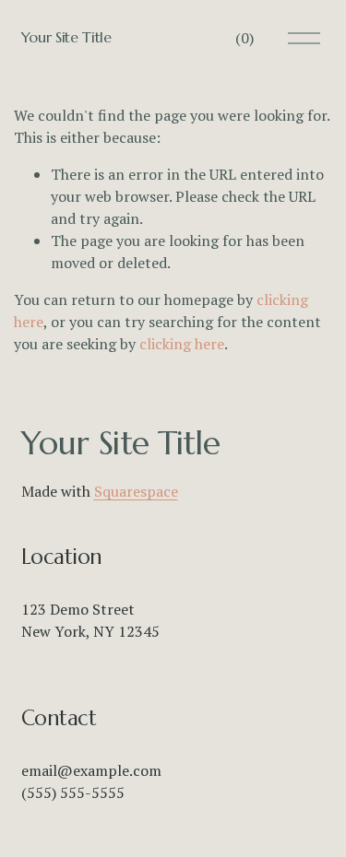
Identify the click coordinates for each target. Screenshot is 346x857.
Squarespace (136, 491)
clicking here (181, 344)
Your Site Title (66, 37)
